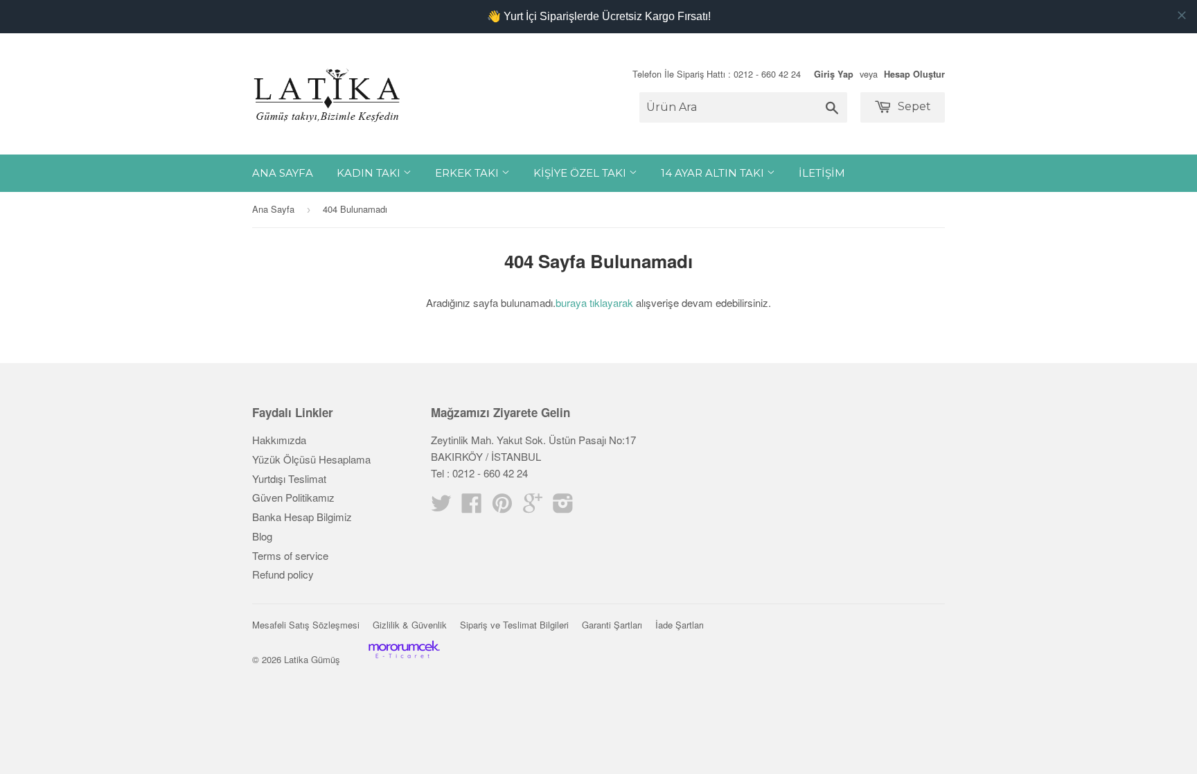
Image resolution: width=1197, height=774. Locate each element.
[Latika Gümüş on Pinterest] (502, 507)
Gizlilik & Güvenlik (410, 624)
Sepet (913, 106)
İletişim (822, 172)
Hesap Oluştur (914, 74)
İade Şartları (679, 624)
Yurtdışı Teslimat (289, 478)
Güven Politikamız (293, 497)
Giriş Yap (833, 74)
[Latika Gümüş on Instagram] (563, 507)
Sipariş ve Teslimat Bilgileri (514, 624)
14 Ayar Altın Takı (714, 172)
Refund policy (283, 574)
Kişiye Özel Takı (581, 172)
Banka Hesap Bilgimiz (302, 516)
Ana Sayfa (282, 172)
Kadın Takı (370, 172)
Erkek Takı (468, 172)
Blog (262, 536)
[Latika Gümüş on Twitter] (441, 507)
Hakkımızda (279, 439)
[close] (1181, 15)
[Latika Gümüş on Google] (532, 507)
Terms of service (290, 555)
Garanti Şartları (612, 624)
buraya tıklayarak (594, 302)
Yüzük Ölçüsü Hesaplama (311, 459)
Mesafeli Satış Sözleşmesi (306, 624)
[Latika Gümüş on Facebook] (471, 507)
